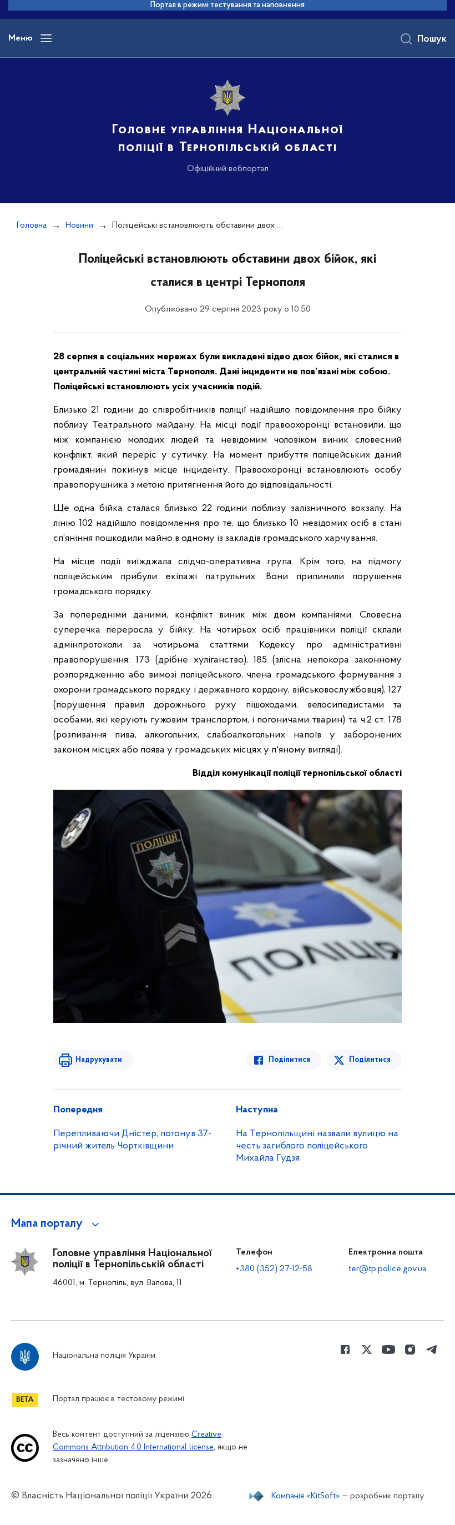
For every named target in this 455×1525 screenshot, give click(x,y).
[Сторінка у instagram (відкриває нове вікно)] (410, 1349)
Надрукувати (98, 1060)
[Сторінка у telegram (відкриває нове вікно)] (431, 1349)
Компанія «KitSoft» (305, 1496)
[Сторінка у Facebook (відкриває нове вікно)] (345, 1349)
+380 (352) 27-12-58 (274, 1269)
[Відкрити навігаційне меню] (46, 38)
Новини (79, 225)
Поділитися (289, 1060)
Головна (32, 225)
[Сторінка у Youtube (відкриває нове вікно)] (388, 1349)
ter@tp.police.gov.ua (387, 1269)
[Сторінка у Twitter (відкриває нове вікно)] (366, 1349)
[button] (57, 1224)
